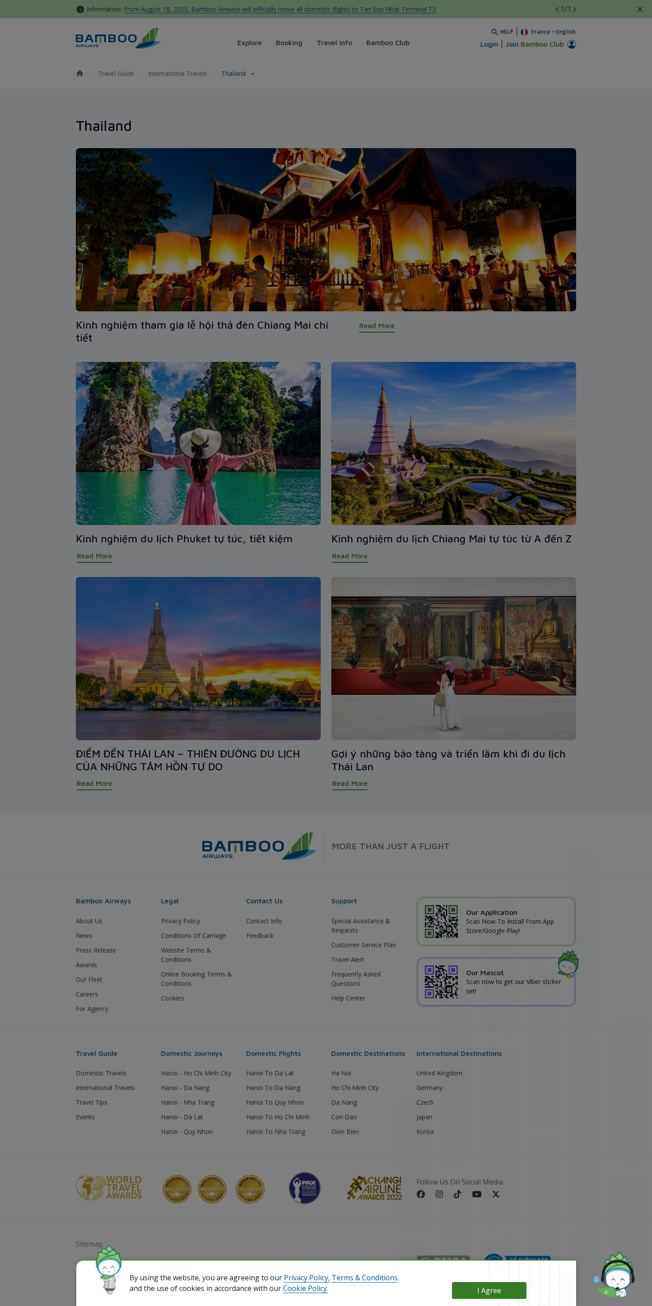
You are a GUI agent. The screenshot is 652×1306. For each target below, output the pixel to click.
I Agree (489, 1290)
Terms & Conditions (365, 1277)
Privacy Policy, (307, 1277)
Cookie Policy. (305, 1288)
